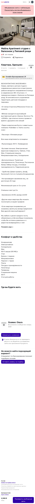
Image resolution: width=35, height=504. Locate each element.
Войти (24, 2)
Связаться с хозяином (10, 335)
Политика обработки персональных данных (13, 486)
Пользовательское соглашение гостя (12, 484)
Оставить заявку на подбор (13, 362)
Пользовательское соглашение (10, 489)
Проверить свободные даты (23, 500)
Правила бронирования (8, 488)
